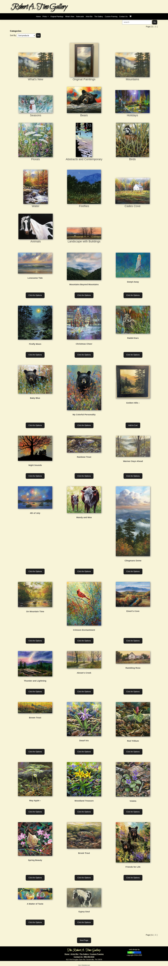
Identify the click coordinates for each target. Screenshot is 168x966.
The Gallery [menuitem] (98, 16)
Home (67, 954)
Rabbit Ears (133, 338)
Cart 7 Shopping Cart (84, 965)
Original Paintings (84, 79)
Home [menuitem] (38, 16)
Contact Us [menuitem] (123, 16)
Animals (35, 241)
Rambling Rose (132, 668)
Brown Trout (35, 718)
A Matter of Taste (35, 904)
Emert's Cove (132, 611)
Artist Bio (74, 954)
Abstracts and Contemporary (84, 159)
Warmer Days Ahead (133, 461)
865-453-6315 (89, 957)
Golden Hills (132, 403)
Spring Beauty (35, 860)
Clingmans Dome (133, 561)
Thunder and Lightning (35, 681)
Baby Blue (35, 398)
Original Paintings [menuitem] (56, 16)
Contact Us (78, 957)
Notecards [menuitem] (80, 16)
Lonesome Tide (35, 278)
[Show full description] (139, 403)
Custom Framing (97, 954)
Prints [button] (45, 16)
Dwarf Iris (84, 740)
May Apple (34, 800)
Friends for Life (132, 867)
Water (35, 206)
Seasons (35, 115)
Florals (35, 159)
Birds (132, 159)
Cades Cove (132, 206)
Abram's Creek (84, 673)
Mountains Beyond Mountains (84, 284)
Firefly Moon (35, 344)
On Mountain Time (35, 611)
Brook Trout (84, 853)
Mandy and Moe (84, 517)
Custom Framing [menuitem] (111, 16)
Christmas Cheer (84, 344)
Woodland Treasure (84, 801)
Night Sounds (35, 465)
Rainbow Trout (84, 457)
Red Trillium (133, 741)
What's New (35, 79)
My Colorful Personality (84, 414)
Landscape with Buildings (84, 241)
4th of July (35, 513)
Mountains (132, 79)
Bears (84, 115)
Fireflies (84, 206)
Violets (133, 801)
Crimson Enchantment (84, 630)
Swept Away (133, 282)
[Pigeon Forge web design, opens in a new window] (134, 952)
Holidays (132, 115)
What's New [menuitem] (69, 16)
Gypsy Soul (84, 911)
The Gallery (84, 954)
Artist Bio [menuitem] (89, 16)
